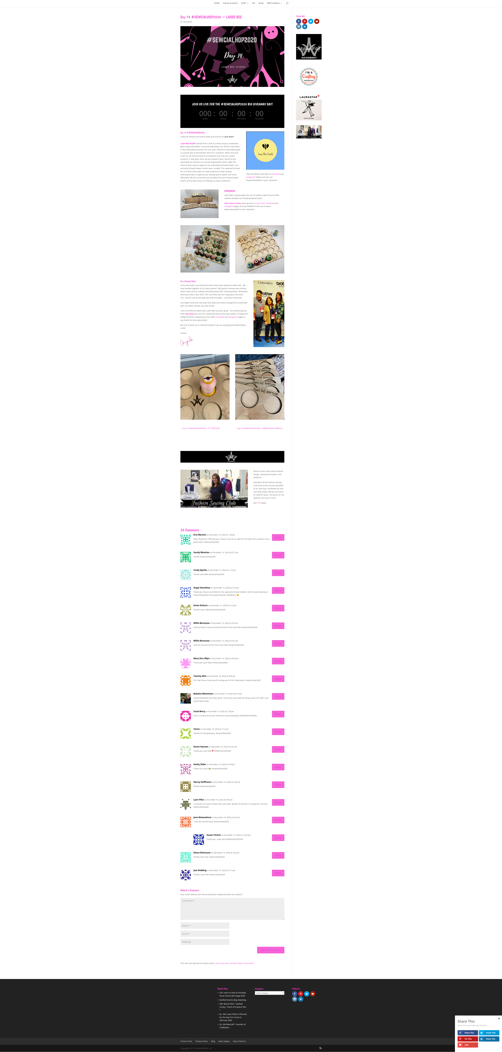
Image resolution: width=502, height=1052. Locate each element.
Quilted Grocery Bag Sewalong (232, 1000)
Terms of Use (186, 1041)
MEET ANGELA (273, 3)
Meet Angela (224, 1041)
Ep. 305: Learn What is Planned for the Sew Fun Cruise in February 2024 (233, 1017)
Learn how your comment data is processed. (234, 963)
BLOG (261, 3)
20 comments (186, 22)
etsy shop (189, 314)
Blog (213, 1041)
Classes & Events (230, 3)
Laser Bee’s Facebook (265, 203)
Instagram (250, 177)
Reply (278, 537)
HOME (216, 3)
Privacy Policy (201, 1041)
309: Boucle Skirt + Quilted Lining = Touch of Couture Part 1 (232, 1007)
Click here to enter (232, 203)
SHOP (243, 3)
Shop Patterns (239, 1041)
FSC (253, 3)
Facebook (276, 174)
